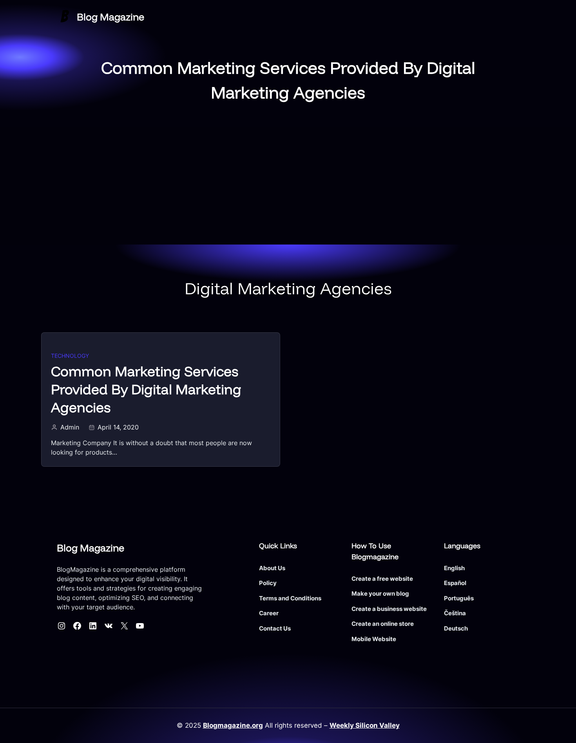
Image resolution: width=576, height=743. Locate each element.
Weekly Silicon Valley (365, 725)
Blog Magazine (110, 17)
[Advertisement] (288, 186)
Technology (70, 355)
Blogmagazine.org (233, 725)
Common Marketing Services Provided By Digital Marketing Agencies (146, 389)
